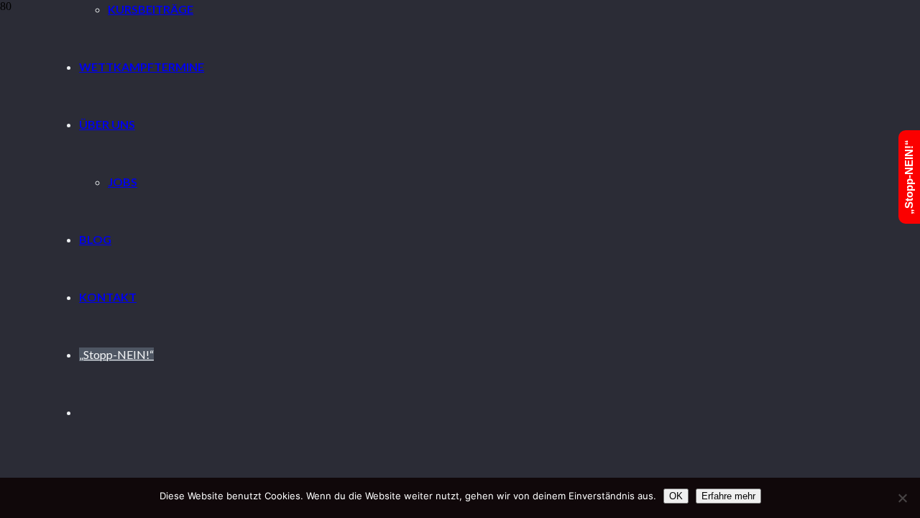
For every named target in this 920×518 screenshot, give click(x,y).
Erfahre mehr (728, 496)
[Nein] (902, 498)
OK (676, 496)
